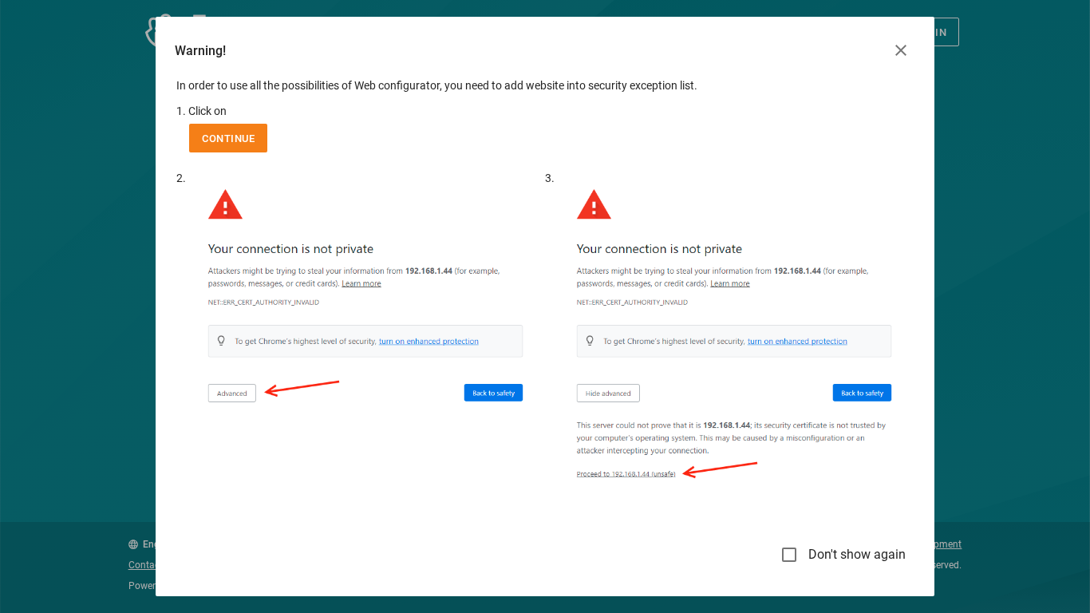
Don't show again (857, 554)
